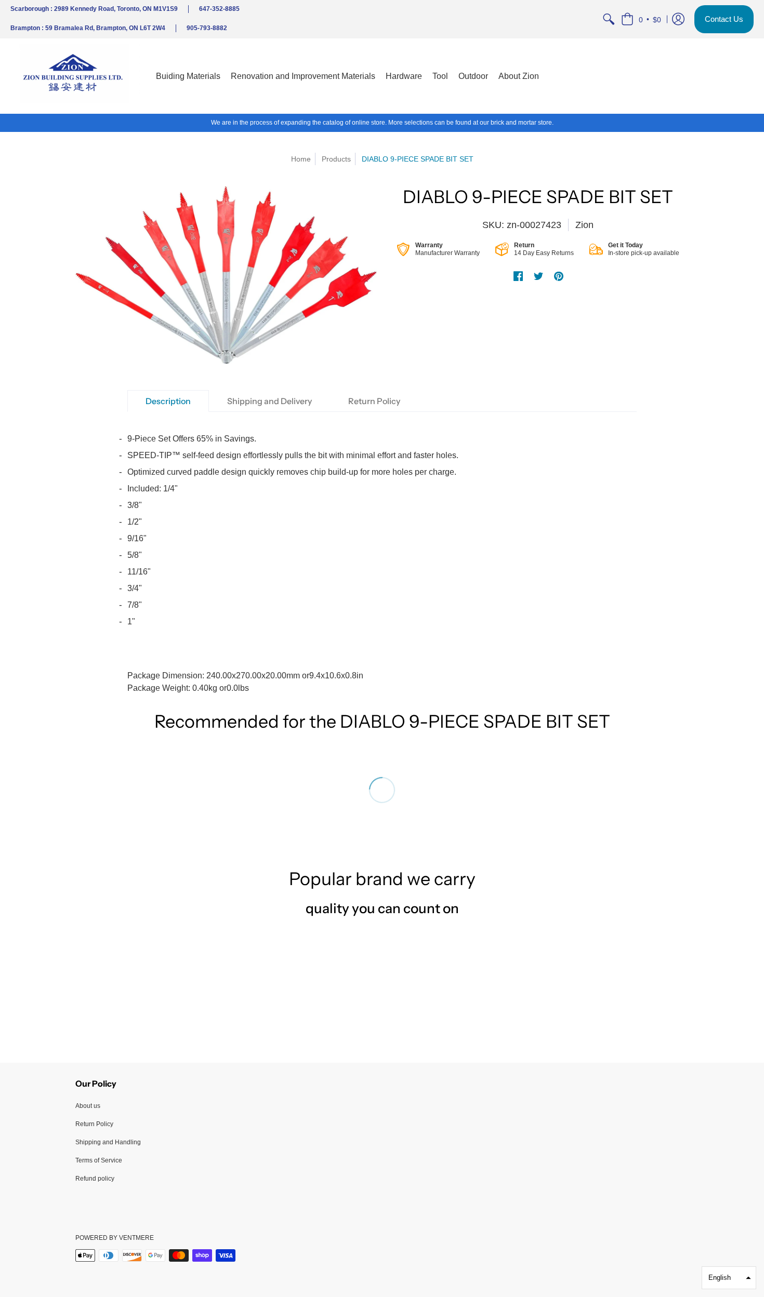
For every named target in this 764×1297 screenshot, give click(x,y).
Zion (584, 225)
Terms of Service (98, 1160)
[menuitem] (608, 19)
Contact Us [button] (724, 19)
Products (336, 159)
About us (87, 1105)
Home (301, 159)
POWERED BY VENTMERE (114, 1237)
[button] (641, 19)
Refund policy (94, 1178)
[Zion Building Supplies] (75, 76)
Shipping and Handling (108, 1142)
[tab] (168, 401)
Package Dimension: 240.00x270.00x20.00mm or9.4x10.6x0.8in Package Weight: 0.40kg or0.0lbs (292, 563)
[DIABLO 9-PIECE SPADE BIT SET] (226, 275)
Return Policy (94, 1124)
